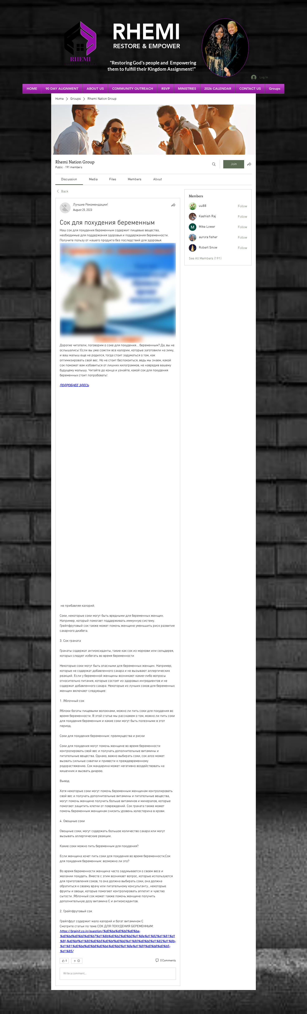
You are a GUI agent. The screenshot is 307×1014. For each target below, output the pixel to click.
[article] (117, 592)
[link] (69, 179)
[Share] (173, 204)
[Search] (213, 164)
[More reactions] (76, 960)
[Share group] (249, 164)
